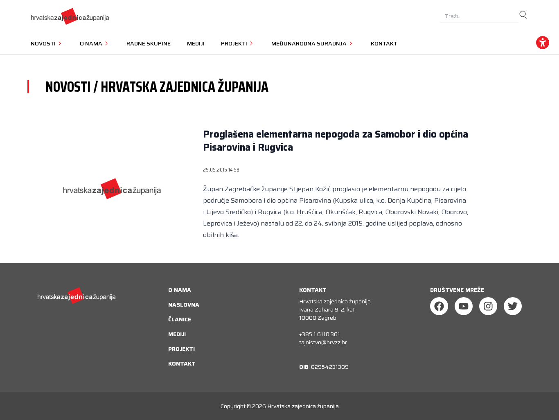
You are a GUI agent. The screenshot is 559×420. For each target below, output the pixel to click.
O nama (179, 289)
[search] (523, 15)
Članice (179, 319)
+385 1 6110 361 (319, 334)
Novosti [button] (44, 43)
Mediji (196, 43)
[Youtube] (464, 306)
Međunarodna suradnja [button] (309, 43)
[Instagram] (488, 306)
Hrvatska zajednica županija (303, 406)
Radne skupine (148, 43)
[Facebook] (439, 306)
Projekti (181, 348)
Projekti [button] (234, 43)
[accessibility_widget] (542, 42)
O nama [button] (92, 43)
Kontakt (384, 43)
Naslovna (183, 304)
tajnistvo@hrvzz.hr (323, 342)
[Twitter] (513, 306)
